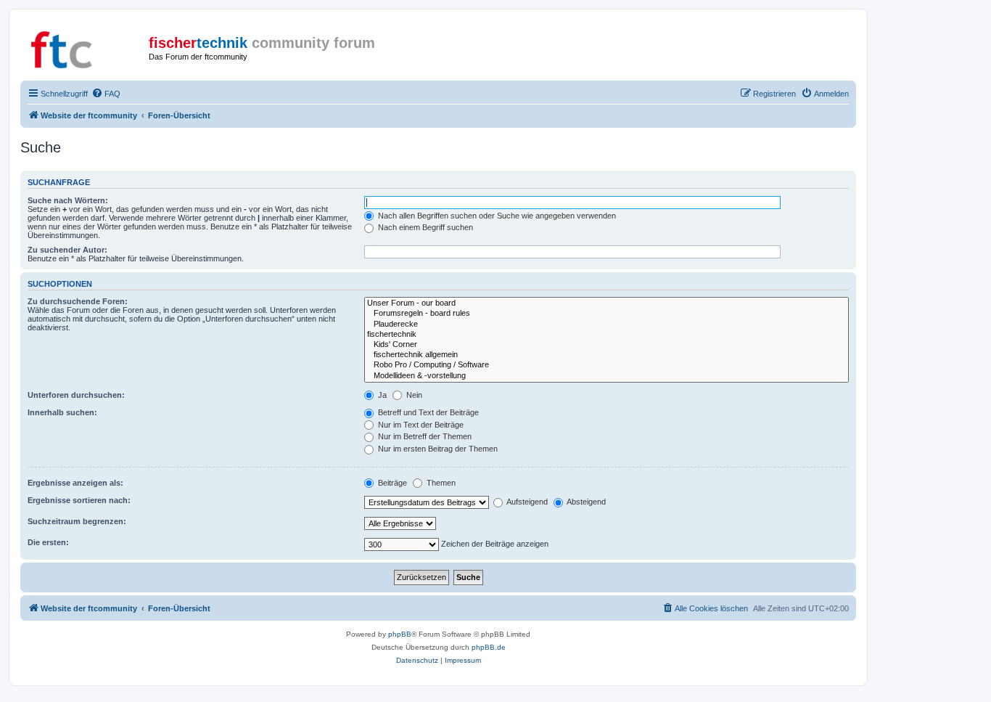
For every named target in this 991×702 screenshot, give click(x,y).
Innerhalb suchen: (62, 412)
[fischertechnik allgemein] (606, 355)
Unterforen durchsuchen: (76, 395)
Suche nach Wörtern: (68, 200)
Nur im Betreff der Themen (424, 436)
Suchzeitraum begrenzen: (77, 521)
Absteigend (585, 501)
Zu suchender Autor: (67, 249)
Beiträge (391, 482)
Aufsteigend (526, 501)
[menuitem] (105, 93)
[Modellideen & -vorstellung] (606, 376)
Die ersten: (48, 542)
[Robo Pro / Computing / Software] (606, 365)
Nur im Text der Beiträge (420, 424)
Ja (381, 395)
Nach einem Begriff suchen (424, 227)
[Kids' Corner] (606, 345)
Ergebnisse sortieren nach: (79, 500)
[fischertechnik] (606, 335)
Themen (440, 482)
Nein (413, 395)
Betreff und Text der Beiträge (427, 412)
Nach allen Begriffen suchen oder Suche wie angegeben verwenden (496, 215)
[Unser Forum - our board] (606, 303)
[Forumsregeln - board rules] (606, 314)
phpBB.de (489, 647)
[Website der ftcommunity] (86, 47)
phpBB (399, 634)
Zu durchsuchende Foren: (78, 301)
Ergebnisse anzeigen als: (75, 482)
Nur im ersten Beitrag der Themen (437, 448)
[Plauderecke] (606, 324)
